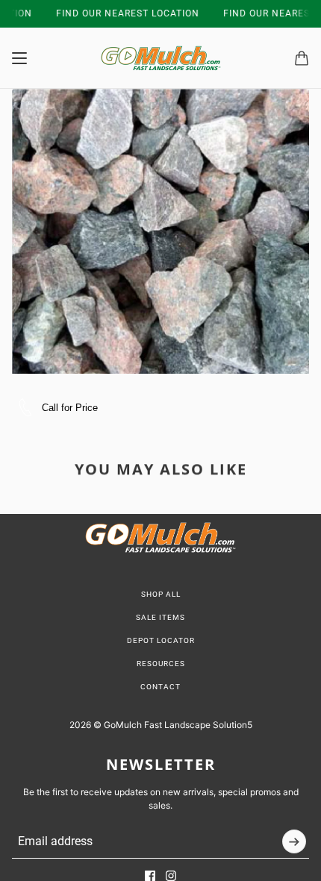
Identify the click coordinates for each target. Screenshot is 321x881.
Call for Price (70, 407)
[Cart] (301, 58)
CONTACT (160, 687)
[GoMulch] (161, 58)
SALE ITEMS (160, 617)
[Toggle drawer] (19, 58)
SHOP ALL (161, 594)
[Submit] (294, 841)
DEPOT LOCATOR (161, 640)
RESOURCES (161, 663)
